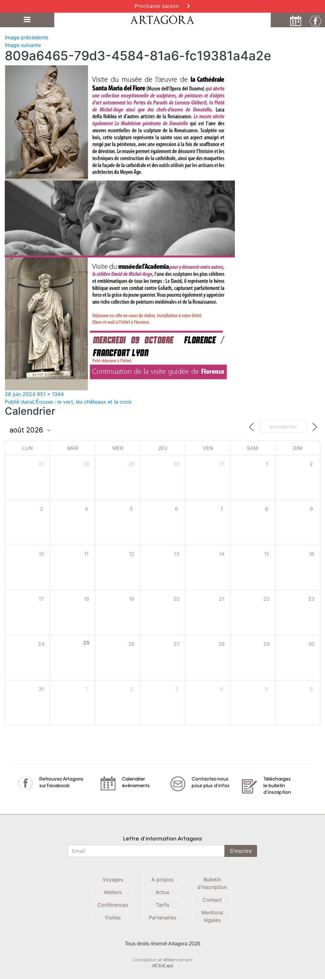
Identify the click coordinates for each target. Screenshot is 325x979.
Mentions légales (212, 916)
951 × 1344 (50, 394)
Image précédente (26, 37)
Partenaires (162, 917)
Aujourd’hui (283, 427)
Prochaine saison (158, 6)
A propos (162, 879)
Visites (113, 917)
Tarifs (162, 905)
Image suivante (23, 45)
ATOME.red (162, 966)
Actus (162, 892)
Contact (212, 900)
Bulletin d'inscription (212, 883)
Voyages (113, 879)
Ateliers (113, 892)
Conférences (112, 905)
